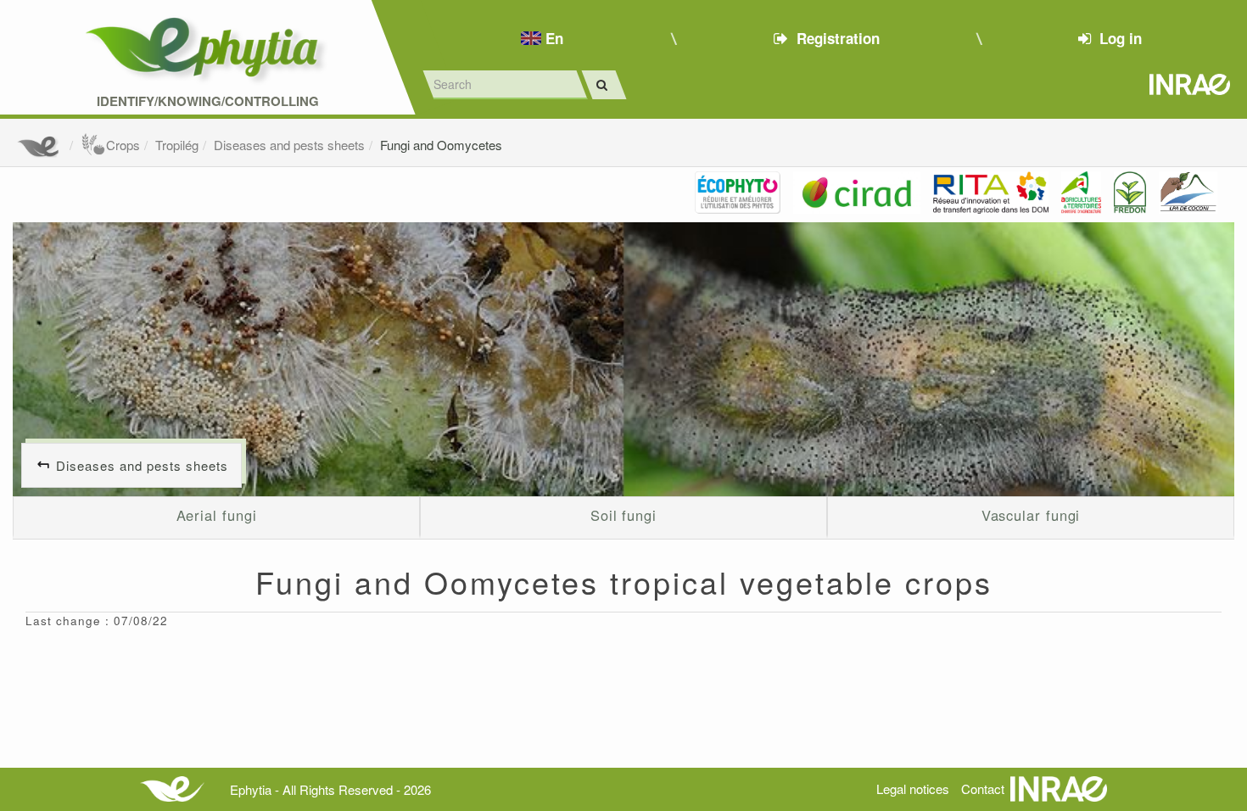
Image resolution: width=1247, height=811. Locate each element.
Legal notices (912, 788)
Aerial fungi (216, 515)
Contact (982, 788)
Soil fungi (623, 515)
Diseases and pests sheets (289, 145)
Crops (123, 145)
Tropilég (177, 145)
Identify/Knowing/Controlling (208, 101)
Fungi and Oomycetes (441, 145)
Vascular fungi (1031, 515)
